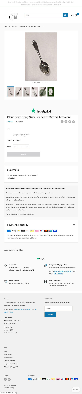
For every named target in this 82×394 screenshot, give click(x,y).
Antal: (9, 146)
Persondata (8, 354)
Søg (5, 351)
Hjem (5, 26)
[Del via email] (73, 121)
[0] (76, 15)
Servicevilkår (8, 357)
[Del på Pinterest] (65, 121)
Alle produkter (13, 26)
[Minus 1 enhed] (15, 147)
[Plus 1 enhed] (27, 147)
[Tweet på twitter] (69, 121)
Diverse (10, 122)
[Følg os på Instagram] (9, 379)
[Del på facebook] (62, 121)
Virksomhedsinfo (9, 361)
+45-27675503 (58, 273)
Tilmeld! (50, 314)
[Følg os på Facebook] (5, 379)
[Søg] (65, 15)
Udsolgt (23, 154)
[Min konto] (72, 15)
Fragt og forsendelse (10, 364)
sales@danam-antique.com (63, 271)
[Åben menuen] (5, 15)
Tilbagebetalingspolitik (11, 367)
